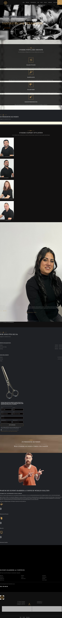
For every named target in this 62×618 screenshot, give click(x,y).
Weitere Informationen (29, 312)
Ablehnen (4, 310)
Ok (1, 310)
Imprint (35, 312)
